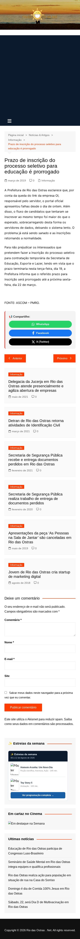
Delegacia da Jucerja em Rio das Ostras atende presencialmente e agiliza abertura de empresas (35, 386)
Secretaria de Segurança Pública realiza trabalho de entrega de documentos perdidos (35, 498)
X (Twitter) (42, 341)
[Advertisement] (40, 75)
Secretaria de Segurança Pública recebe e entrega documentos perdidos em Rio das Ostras (35, 459)
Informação (48, 180)
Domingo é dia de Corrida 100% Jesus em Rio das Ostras (38, 891)
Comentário (13, 619)
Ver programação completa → (38, 795)
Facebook (42, 332)
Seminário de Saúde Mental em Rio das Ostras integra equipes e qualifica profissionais (39, 864)
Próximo (62, 358)
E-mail (9, 659)
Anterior (17, 358)
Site (6, 675)
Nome (9, 642)
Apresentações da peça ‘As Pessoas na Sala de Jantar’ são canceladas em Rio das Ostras (39, 537)
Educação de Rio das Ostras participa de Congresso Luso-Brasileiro (35, 851)
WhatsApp (42, 324)
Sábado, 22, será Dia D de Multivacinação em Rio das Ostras (38, 905)
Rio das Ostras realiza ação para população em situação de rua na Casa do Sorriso (39, 878)
